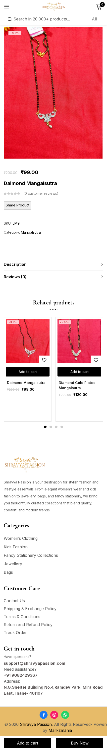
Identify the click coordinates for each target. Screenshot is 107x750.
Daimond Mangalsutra (26, 382)
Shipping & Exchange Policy (30, 608)
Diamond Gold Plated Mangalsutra (77, 385)
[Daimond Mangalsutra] (28, 341)
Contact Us (14, 600)
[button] (28, 371)
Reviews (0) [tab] (15, 276)
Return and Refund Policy (28, 624)
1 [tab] (45, 427)
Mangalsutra (31, 232)
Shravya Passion (36, 724)
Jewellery (13, 563)
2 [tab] (51, 427)
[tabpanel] (28, 369)
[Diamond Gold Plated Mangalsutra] (79, 341)
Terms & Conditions (22, 616)
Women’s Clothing (21, 538)
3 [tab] (56, 427)
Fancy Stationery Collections (31, 555)
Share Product (17, 205)
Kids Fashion (16, 546)
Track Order (15, 632)
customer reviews (41, 193)
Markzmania (60, 730)
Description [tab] (15, 264)
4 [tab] (61, 427)
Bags (8, 572)
